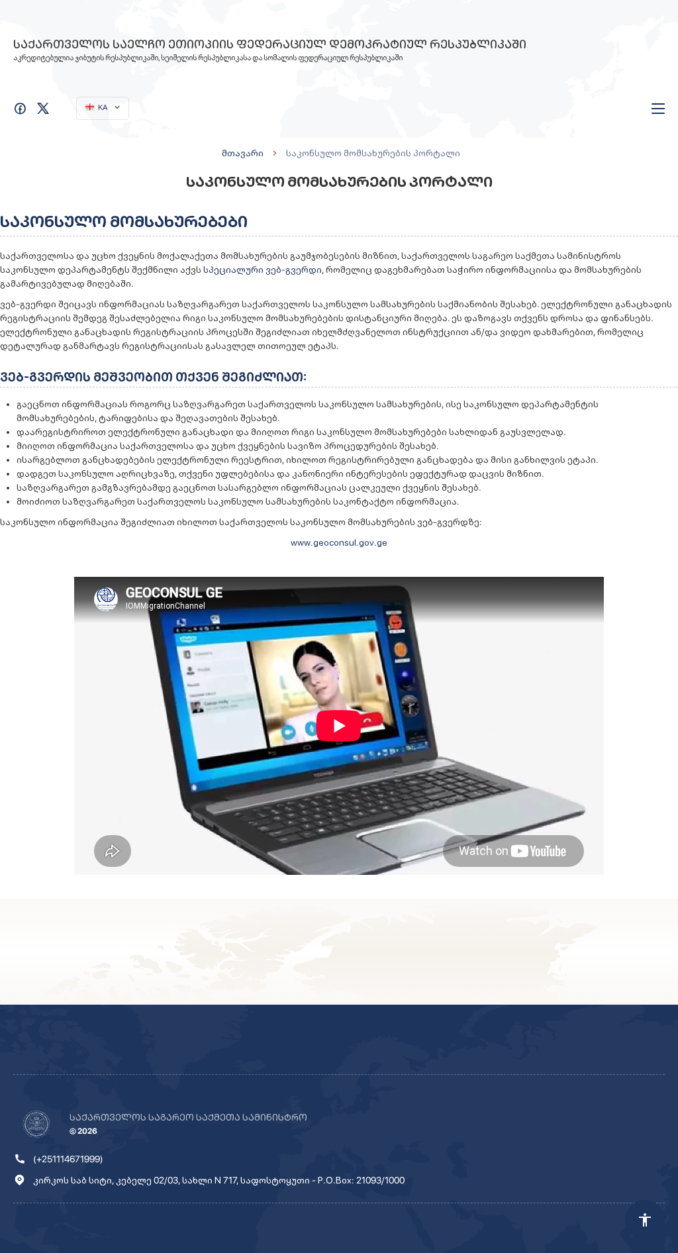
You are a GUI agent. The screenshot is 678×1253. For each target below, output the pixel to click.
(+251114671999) (68, 1159)
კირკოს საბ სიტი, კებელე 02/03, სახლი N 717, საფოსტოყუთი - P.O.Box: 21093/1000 (219, 1180)
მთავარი (243, 153)
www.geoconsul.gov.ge (339, 542)
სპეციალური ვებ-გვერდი (262, 269)
